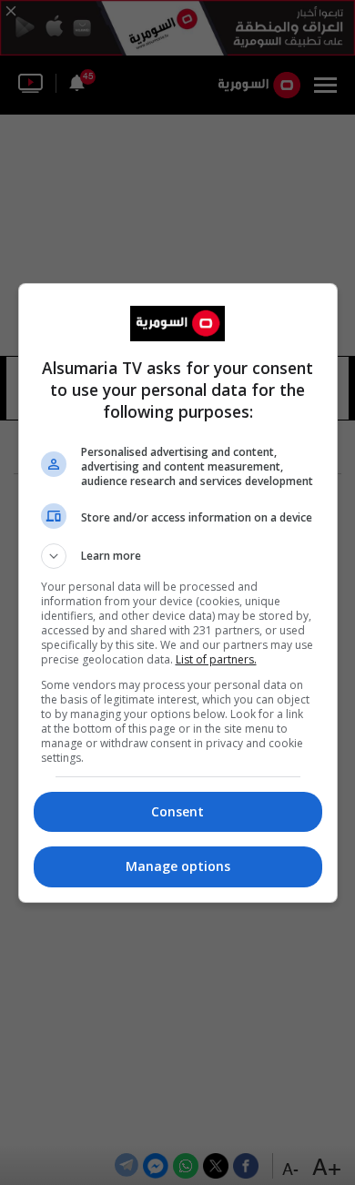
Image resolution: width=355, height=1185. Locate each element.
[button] (178, 556)
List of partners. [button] (216, 659)
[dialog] (178, 593)
